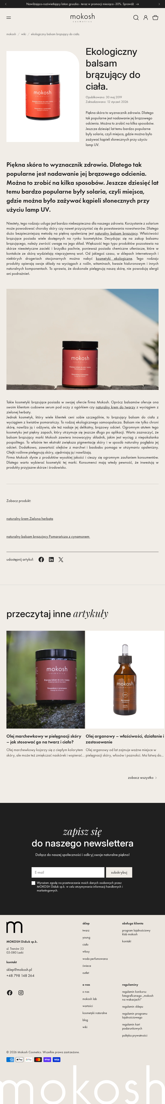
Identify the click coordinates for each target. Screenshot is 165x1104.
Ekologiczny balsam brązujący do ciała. (55, 34)
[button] (136, 17)
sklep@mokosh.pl (19, 969)
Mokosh (11, 34)
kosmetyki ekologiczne (114, 258)
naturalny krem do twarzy (115, 407)
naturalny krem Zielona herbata (29, 518)
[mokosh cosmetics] (82, 17)
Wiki (23, 34)
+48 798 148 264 (20, 975)
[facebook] (9, 992)
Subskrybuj (119, 872)
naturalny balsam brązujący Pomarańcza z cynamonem (48, 536)
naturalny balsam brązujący (116, 233)
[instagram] (21, 992)
